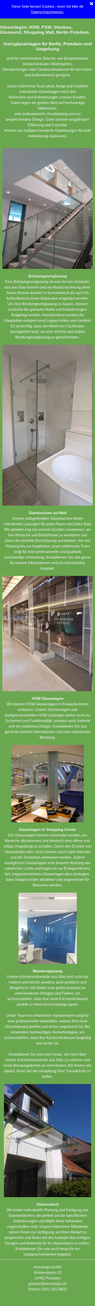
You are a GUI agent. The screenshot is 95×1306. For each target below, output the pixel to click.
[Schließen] (91, 4)
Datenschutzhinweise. (47, 12)
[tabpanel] (47, 88)
